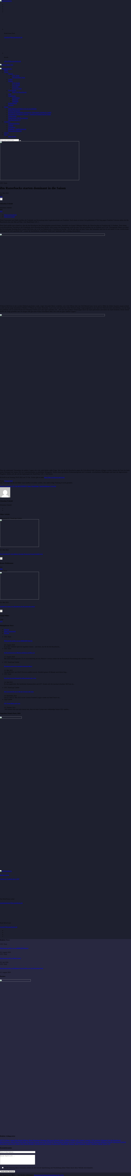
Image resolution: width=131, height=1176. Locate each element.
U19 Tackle (16, 83)
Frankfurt (8, 486)
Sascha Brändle (29, 1144)
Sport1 (77, 1144)
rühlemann (116, 1142)
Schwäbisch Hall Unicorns (43, 1144)
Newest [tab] (6, 629)
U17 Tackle (16, 85)
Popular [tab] (6, 633)
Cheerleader (12, 96)
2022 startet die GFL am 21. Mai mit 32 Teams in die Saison (19, 691)
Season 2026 (56, 1144)
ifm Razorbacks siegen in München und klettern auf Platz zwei (19, 652)
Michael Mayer (58, 1142)
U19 (108, 1144)
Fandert (2, 486)
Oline (29, 486)
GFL (13, 486)
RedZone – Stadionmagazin (17, 129)
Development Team (18, 77)
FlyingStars (16, 98)
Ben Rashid (19, 1140)
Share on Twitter (9, 217)
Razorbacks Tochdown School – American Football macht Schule (29, 114)
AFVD (2, 1140)
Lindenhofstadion (14, 123)
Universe (53, 486)
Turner (105, 1144)
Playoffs (110, 1142)
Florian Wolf (8, 481)
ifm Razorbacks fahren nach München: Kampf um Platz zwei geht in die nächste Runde (21, 968)
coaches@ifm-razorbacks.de (13, 37)
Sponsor (71, 1144)
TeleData (94, 1144)
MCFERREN (22, 486)
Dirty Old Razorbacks (19, 92)
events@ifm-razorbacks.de (8, 927)
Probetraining (12, 103)
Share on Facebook (10, 215)
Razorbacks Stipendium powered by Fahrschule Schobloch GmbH (29, 112)
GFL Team (15, 76)
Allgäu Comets (10, 1140)
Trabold (99, 1144)
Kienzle (36, 1142)
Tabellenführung (44, 486)
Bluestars (15, 99)
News (6, 70)
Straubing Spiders (85, 1144)
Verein (6, 107)
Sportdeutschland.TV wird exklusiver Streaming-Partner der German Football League (21, 554)
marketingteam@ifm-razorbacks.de (11, 903)
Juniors (10, 81)
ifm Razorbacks (116, 1140)
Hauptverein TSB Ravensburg (18, 118)
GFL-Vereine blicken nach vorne (12, 703)
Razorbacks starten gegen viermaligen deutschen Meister (18, 666)
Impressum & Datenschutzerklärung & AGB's (49, 1175)
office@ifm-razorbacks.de (12, 61)
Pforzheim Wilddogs (100, 1142)
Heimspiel (104, 1140)
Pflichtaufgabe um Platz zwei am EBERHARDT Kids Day (18, 640)
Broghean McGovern (47, 1140)
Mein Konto (12, 136)
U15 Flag (15, 87)
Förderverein (12, 116)
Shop (5, 135)
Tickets (6, 133)
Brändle (57, 1140)
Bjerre (31, 1140)
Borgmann (36, 1140)
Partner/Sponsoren (14, 111)
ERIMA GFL (74, 1140)
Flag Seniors (12, 90)
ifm (16, 486)
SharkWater (35, 486)
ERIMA (67, 1140)
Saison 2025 (11, 1144)
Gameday (7, 122)
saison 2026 (20, 1144)
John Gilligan (14, 1142)
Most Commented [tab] (10, 631)
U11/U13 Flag (17, 88)
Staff (9, 94)
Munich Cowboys (70, 1142)
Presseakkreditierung (15, 131)
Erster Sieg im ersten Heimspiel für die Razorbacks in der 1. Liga (20, 678)
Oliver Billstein (88, 1142)
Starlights (15, 101)
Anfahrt (10, 125)
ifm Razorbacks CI (14, 120)
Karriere (11, 105)
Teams (6, 72)
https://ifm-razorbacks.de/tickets (54, 477)
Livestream (11, 127)
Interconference (5, 1142)
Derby (62, 1140)
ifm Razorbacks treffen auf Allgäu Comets (10, 958)
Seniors (10, 74)
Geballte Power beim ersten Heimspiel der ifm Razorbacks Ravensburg (17, 606)
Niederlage (79, 1142)
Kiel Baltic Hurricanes (27, 1142)
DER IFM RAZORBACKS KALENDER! (22, 109)
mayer (42, 1142)
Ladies (10, 79)
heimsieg (98, 1140)
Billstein (25, 1140)
